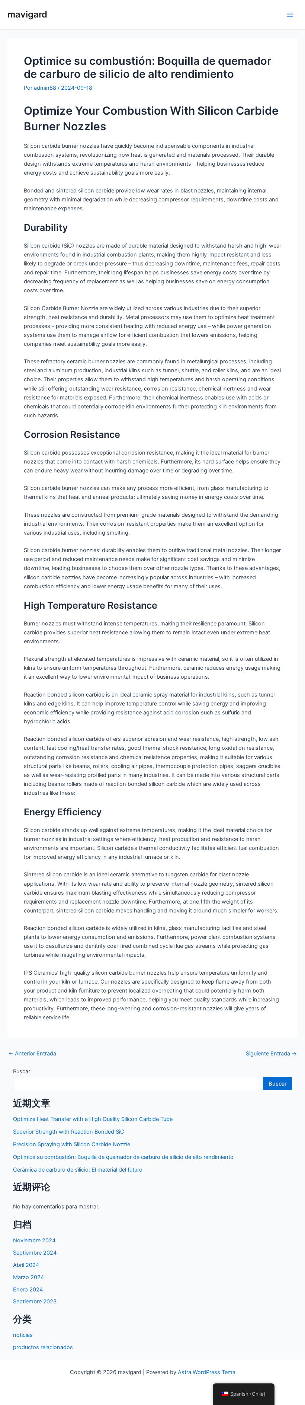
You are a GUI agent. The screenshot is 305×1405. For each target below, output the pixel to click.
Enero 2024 (28, 1289)
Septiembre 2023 (35, 1301)
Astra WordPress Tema (206, 1372)
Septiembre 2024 (35, 1252)
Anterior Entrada (32, 1054)
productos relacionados (43, 1347)
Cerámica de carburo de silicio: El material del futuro (77, 1169)
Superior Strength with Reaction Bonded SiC (68, 1131)
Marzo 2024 (28, 1277)
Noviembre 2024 (34, 1240)
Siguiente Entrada (271, 1054)
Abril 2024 (26, 1265)
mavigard (27, 14)
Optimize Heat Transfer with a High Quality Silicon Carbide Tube (93, 1119)
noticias (23, 1335)
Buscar (21, 1071)
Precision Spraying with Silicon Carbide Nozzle (71, 1144)
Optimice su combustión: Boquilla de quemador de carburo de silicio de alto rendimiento (123, 1157)
